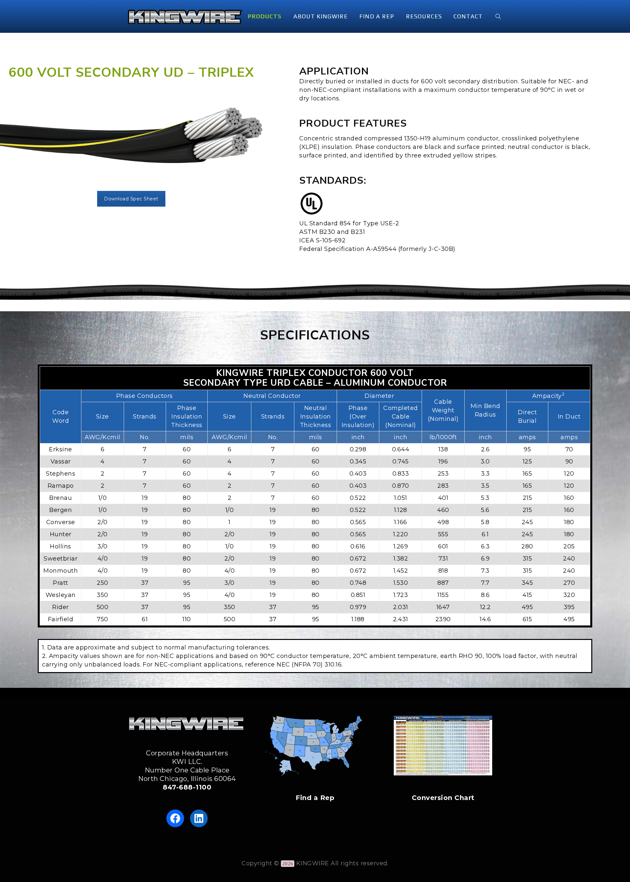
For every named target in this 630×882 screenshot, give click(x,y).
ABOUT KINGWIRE (320, 16)
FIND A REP (376, 16)
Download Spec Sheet (131, 199)
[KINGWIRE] (185, 16)
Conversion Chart (443, 798)
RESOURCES (424, 16)
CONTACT (468, 16)
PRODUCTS (265, 16)
